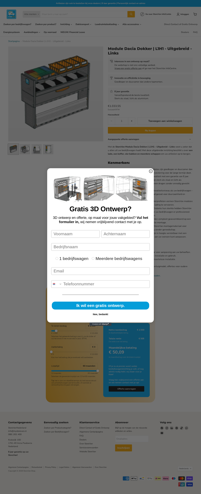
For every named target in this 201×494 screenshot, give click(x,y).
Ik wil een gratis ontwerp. (100, 305)
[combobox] (56, 284)
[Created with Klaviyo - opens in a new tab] (100, 324)
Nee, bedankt (100, 314)
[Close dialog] (150, 171)
